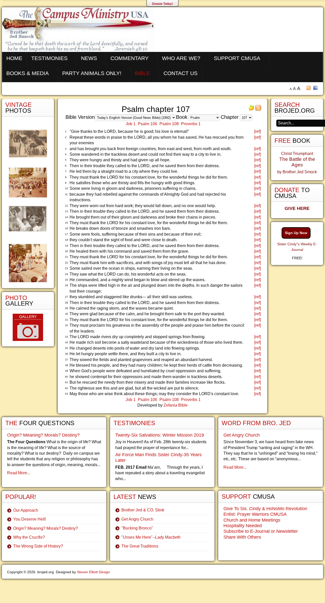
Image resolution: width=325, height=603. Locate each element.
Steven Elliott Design (93, 572)
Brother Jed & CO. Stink (142, 510)
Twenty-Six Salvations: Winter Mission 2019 (159, 435)
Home (14, 58)
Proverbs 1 (191, 124)
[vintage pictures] (28, 206)
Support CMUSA (237, 58)
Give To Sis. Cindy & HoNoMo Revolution (265, 508)
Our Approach (25, 510)
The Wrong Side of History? (38, 546)
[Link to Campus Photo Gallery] (28, 327)
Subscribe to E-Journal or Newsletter (260, 531)
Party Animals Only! (91, 73)
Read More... (18, 473)
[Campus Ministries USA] (162, 589)
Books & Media (27, 73)
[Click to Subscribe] (251, 109)
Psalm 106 (147, 124)
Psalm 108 (169, 124)
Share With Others (242, 537)
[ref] (257, 131)
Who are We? (181, 58)
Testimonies (49, 58)
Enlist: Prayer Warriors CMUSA (255, 514)
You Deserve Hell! (29, 519)
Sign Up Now (296, 233)
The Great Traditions (139, 546)
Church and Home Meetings (251, 520)
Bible (142, 73)
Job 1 (131, 124)
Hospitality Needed (242, 525)
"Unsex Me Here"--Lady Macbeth (151, 537)
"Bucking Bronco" (137, 528)
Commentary (129, 58)
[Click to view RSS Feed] (258, 109)
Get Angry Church (137, 519)
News (89, 58)
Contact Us (181, 73)
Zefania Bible (176, 405)
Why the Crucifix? (29, 537)
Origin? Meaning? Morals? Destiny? (43, 435)
